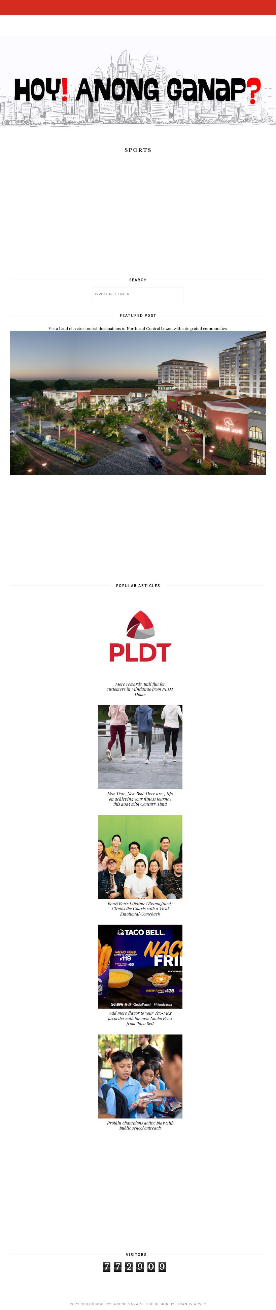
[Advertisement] (138, 222)
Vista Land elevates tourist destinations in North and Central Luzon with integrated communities (138, 328)
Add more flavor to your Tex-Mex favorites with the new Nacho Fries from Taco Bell (140, 1018)
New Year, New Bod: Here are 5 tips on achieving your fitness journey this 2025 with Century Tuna (140, 799)
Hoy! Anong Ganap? (123, 1304)
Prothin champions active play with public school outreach (140, 1125)
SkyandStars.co (190, 1304)
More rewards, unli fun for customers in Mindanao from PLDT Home (140, 689)
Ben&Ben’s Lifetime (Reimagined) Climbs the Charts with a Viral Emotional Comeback (140, 908)
